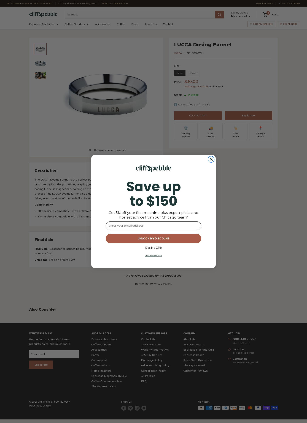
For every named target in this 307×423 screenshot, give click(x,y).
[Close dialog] (211, 159)
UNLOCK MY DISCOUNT (153, 238)
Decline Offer (153, 247)
